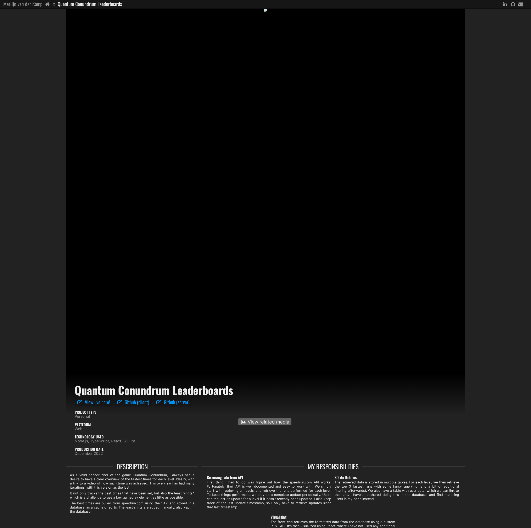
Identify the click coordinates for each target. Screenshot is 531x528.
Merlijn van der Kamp (23, 3)
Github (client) (137, 402)
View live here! (97, 402)
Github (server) (177, 402)
